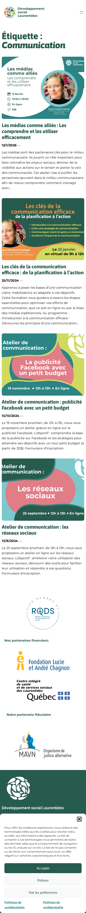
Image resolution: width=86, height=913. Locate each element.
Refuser (43, 880)
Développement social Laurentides (33, 808)
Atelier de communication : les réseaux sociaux (35, 530)
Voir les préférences (43, 892)
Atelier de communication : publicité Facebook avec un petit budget (42, 405)
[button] (79, 819)
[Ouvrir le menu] (81, 12)
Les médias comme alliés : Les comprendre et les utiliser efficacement (34, 131)
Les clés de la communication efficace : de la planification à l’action (43, 269)
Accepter (43, 868)
